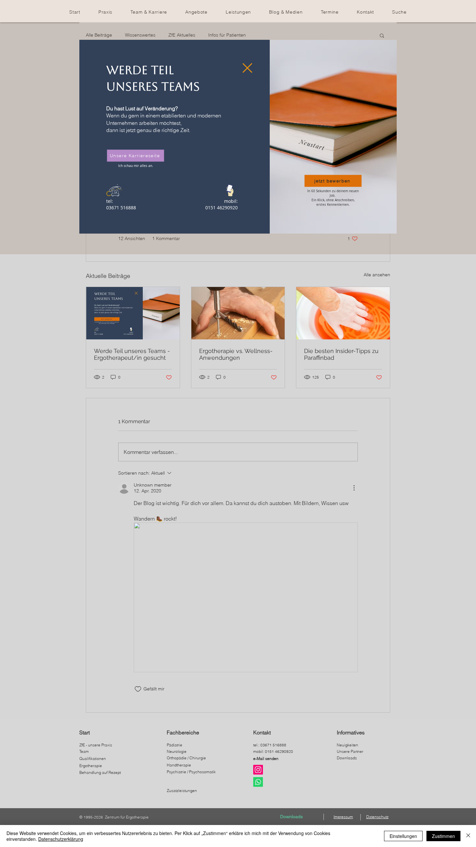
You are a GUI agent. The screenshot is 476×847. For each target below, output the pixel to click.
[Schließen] (468, 836)
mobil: (231, 201)
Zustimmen (443, 836)
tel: (109, 201)
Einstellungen (403, 836)
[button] (247, 68)
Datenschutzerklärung (60, 839)
